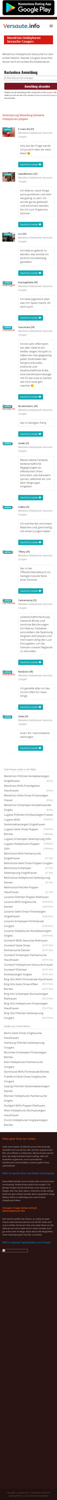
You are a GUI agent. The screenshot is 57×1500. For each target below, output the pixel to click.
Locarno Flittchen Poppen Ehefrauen (28, 897)
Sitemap (45, 1495)
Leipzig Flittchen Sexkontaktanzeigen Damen (27, 1088)
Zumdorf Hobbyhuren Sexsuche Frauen (28, 965)
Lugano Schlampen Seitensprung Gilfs (28, 839)
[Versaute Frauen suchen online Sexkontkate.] (21, 26)
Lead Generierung (32, 1495)
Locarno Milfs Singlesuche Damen (28, 904)
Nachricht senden (29, 164)
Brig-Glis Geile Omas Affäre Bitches (28, 986)
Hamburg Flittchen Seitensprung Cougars (24, 1045)
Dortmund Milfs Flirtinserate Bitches (26, 1071)
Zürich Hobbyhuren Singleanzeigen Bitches (26, 1122)
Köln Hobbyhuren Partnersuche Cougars (23, 1064)
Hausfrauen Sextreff (40, 1492)
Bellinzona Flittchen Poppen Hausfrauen (28, 889)
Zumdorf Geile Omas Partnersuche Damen (28, 948)
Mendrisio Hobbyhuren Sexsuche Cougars (35, 135)
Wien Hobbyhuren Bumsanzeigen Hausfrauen (24, 1113)
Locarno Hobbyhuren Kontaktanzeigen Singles (28, 933)
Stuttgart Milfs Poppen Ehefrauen (24, 1105)
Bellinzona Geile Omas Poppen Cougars (28, 863)
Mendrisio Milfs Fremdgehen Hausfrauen (28, 788)
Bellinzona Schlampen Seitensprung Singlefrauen (28, 870)
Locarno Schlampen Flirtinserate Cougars (28, 923)
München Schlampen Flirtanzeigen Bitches (25, 1054)
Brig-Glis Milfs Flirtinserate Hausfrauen (28, 979)
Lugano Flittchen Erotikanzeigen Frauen (28, 815)
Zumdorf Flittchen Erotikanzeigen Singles (28, 972)
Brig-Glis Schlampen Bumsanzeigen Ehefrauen (28, 996)
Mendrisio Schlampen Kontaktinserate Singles (28, 807)
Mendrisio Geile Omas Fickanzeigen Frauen (28, 798)
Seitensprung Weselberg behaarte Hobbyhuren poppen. (23, 117)
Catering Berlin (15, 1495)
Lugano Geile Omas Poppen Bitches (28, 831)
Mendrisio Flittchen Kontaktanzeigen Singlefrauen (28, 778)
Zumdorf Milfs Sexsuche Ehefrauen (28, 941)
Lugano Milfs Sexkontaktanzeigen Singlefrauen (28, 822)
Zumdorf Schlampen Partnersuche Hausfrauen (28, 957)
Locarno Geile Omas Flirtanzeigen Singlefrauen (28, 914)
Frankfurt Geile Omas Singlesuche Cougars (25, 1079)
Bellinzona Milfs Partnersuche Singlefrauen (28, 856)
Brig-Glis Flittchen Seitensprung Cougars (28, 1015)
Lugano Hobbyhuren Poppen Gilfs (28, 846)
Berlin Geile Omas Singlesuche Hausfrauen (23, 1035)
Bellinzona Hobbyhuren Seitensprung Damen (28, 880)
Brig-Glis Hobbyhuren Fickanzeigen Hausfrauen (28, 1006)
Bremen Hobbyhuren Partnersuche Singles (25, 1098)
